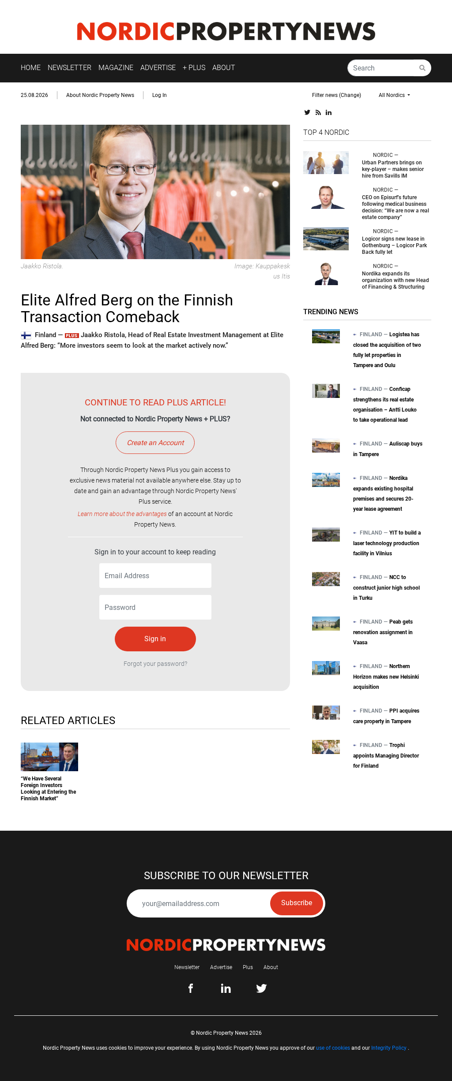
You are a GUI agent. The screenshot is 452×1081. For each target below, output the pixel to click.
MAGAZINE (115, 67)
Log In (159, 95)
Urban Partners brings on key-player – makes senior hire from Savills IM (393, 169)
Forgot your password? (155, 663)
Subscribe (296, 903)
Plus (248, 967)
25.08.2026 (34, 95)
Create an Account (155, 442)
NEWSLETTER (69, 67)
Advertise (221, 967)
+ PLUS (194, 67)
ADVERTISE (158, 67)
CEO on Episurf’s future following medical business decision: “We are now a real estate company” (395, 207)
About (271, 967)
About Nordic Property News (100, 95)
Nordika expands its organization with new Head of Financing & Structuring (395, 280)
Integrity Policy (389, 1048)
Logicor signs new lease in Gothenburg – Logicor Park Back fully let (394, 245)
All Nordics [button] (392, 95)
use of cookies (333, 1048)
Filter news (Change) (336, 95)
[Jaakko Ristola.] (155, 191)
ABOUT (223, 67)
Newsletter (187, 967)
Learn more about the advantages (122, 513)
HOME (31, 67)
